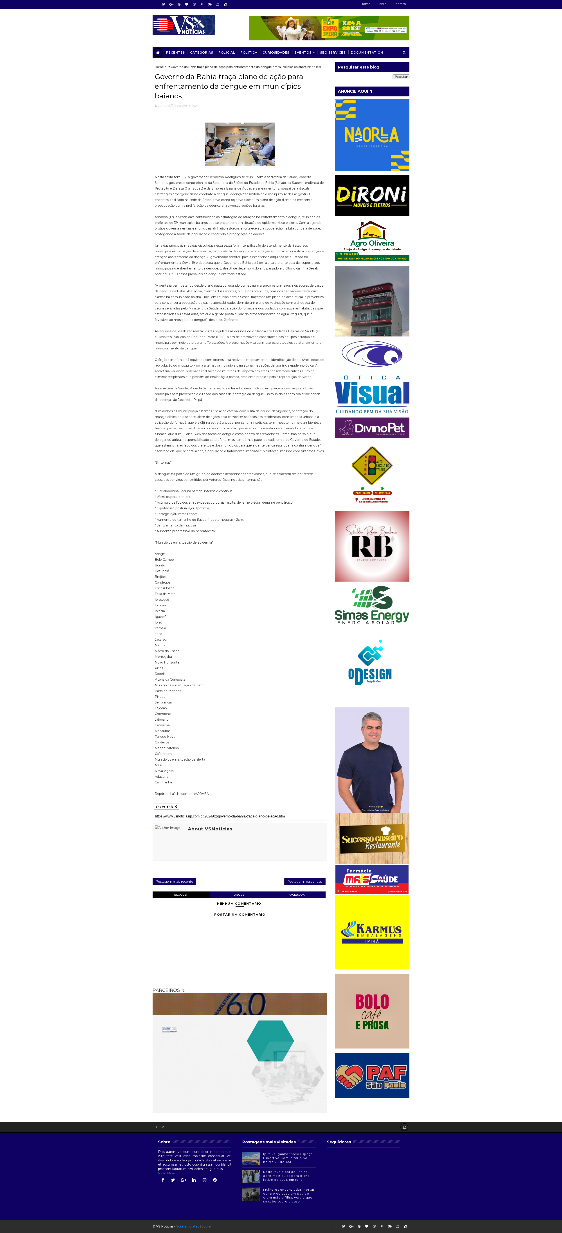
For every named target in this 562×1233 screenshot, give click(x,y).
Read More (166, 1173)
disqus (239, 894)
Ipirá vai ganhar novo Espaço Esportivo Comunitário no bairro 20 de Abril (288, 1158)
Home (365, 4)
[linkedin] (194, 1180)
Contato (399, 4)
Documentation (367, 52)
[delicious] (225, 4)
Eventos (303, 52)
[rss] (202, 4)
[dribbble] (194, 4)
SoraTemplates (187, 1226)
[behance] (209, 4)
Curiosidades (276, 52)
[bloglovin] (186, 4)
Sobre (381, 4)
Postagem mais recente (174, 882)
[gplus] (171, 4)
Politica (248, 52)
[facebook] (156, 4)
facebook (296, 894)
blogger (181, 894)
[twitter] (163, 4)
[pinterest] (179, 4)
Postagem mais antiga (304, 882)
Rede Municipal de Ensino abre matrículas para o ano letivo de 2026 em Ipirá (286, 1175)
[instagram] (217, 4)
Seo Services (333, 52)
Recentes (175, 52)
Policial (226, 52)
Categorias (201, 52)
